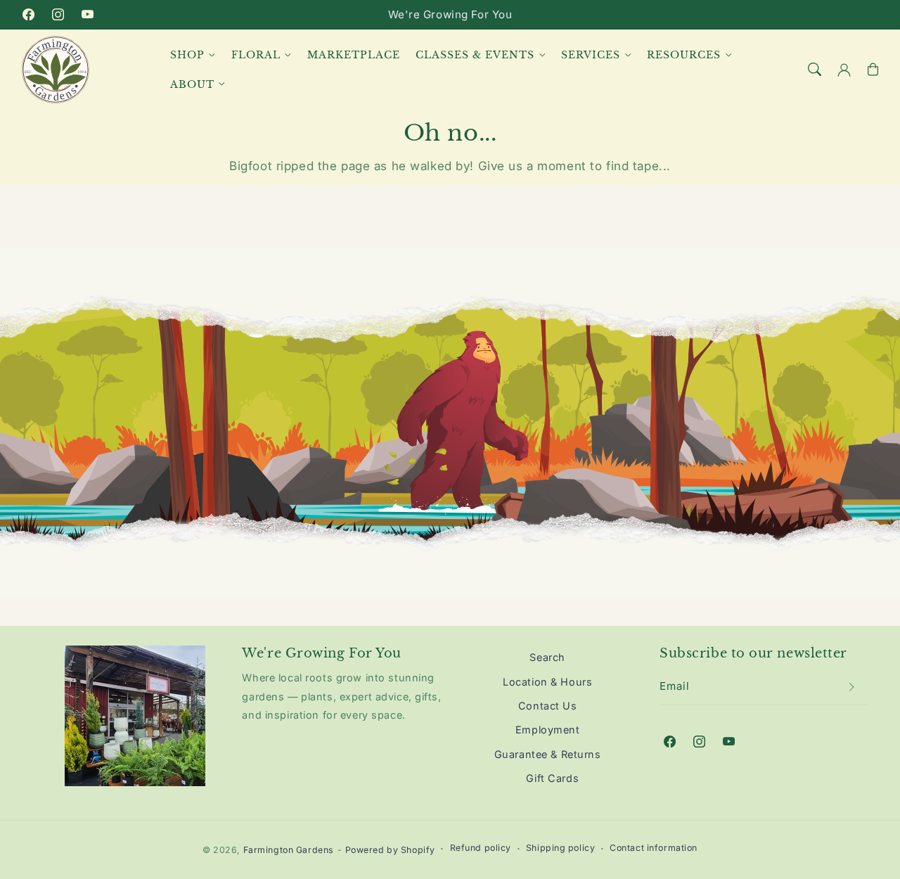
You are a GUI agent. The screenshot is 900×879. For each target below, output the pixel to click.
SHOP (187, 55)
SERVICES (590, 55)
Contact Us (547, 706)
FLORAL (256, 55)
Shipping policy (561, 847)
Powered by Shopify (390, 850)
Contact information (654, 847)
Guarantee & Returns (547, 754)
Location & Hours (547, 682)
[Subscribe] (852, 687)
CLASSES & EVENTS (475, 55)
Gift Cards (552, 778)
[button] (815, 69)
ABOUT (192, 83)
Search (547, 657)
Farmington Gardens (288, 850)
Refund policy (480, 847)
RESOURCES (684, 55)
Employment (547, 730)
